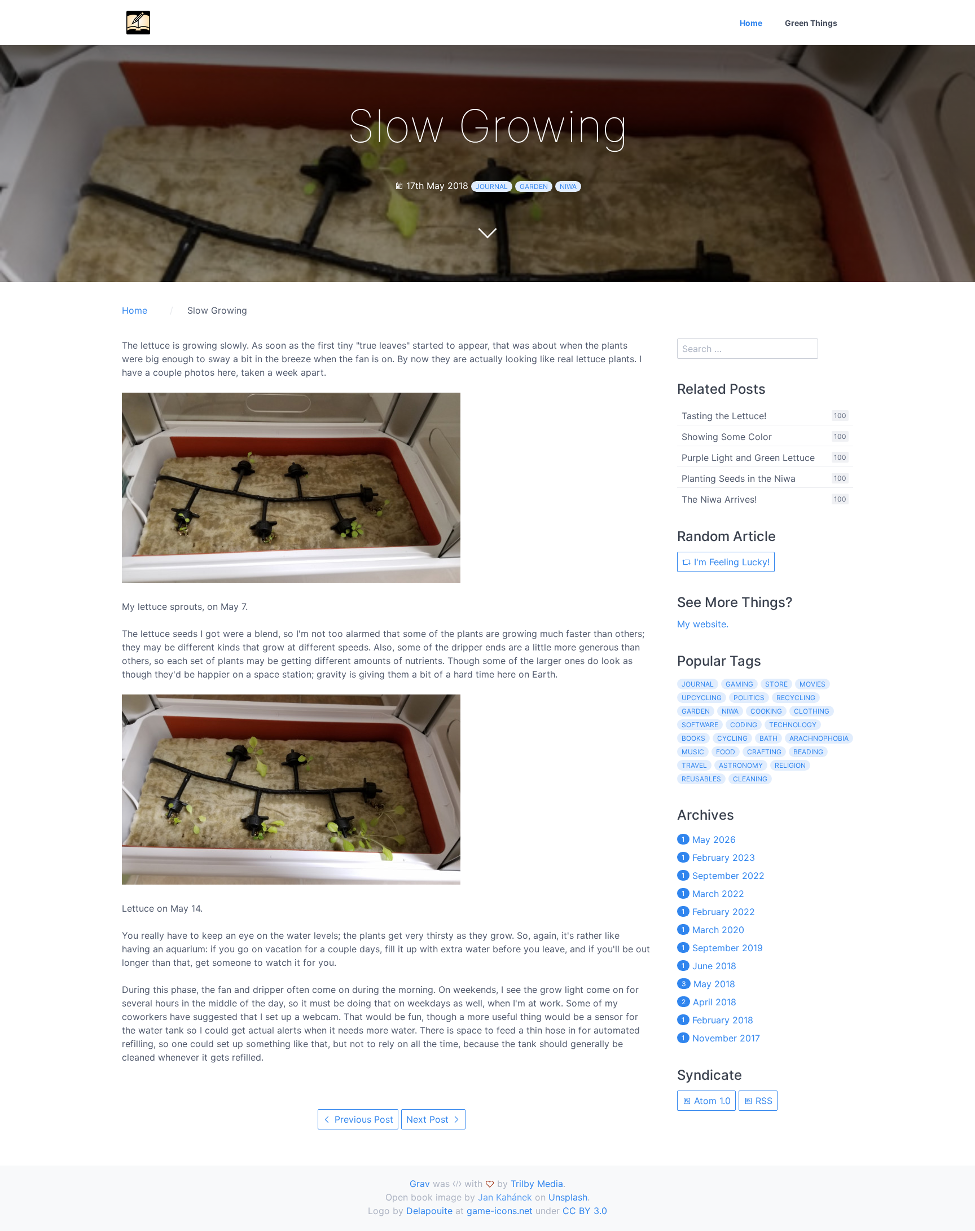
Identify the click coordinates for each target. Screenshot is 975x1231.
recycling (795, 697)
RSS (762, 1100)
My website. (702, 624)
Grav (420, 1183)
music (693, 752)
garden (534, 186)
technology (792, 724)
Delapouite (429, 1210)
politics (749, 697)
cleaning (750, 779)
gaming (739, 684)
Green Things (811, 23)
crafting (764, 752)
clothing (811, 711)
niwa (568, 186)
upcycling (702, 697)
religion (790, 765)
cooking (766, 711)
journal (492, 186)
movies (812, 684)
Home (751, 23)
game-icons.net (500, 1210)
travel (694, 765)
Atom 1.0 (711, 1100)
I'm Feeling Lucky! (730, 562)
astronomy (741, 765)
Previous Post (362, 1119)
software (700, 724)
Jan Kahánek (505, 1197)
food (725, 752)
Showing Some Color (727, 436)
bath (768, 738)
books (693, 738)
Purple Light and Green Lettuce (748, 457)
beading (808, 752)
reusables (701, 779)
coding (743, 724)
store (776, 684)
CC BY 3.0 (585, 1210)
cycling (732, 738)
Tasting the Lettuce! (724, 415)
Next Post (428, 1119)
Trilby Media (537, 1183)
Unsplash (567, 1197)
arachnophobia (819, 738)
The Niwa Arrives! (719, 499)
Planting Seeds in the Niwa (739, 478)
